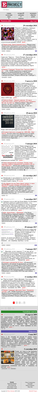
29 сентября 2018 (20, 25)
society (8, 109)
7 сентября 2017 (20, 199)
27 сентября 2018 (20, 55)
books (3, 51)
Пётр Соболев (10, 391)
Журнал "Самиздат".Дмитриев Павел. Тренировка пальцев (18, 290)
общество (33, 15)
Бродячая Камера (11, 383)
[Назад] (2, 308)
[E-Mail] (9, 308)
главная (9, 13)
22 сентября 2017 (20, 175)
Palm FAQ (30, 387)
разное (33, 17)
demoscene (4, 346)
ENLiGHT (30, 384)
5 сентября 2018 (20, 349)
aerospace (4, 77)
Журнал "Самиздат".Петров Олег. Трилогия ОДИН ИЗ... (18, 70)
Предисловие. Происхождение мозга (14, 44)
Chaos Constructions (30, 382)
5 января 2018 (20, 144)
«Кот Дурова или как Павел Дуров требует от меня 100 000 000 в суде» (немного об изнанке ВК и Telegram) (18, 185)
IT (9, 18)
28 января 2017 (20, 227)
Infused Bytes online (12, 388)
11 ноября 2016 (20, 277)
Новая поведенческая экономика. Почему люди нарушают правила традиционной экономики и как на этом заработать (18, 164)
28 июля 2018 (20, 113)
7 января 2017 (20, 249)
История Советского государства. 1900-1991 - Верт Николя (18, 132)
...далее (23, 42)
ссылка (20, 181)
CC (21, 17)
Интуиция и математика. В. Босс (13, 262)
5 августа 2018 (20, 81)
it (6, 195)
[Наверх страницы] (6, 308)
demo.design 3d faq (12, 386)
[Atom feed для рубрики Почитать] (13, 308)
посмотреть (33, 13)
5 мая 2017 (20, 334)
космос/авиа (9, 15)
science (8, 51)
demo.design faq (12, 385)
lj (4, 328)
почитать (21, 18)
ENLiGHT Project (33, 391)
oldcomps (13, 346)
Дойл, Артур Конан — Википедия (13, 212)
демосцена (21, 15)
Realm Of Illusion (30, 385)
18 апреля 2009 (20, 315)
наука (9, 17)
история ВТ (21, 13)
